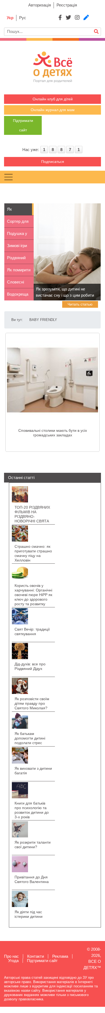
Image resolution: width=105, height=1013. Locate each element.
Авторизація (39, 5)
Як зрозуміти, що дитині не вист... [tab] (18, 211)
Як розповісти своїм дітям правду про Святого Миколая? (32, 703)
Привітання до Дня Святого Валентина (32, 879)
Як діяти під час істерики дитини (29, 914)
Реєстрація (67, 5)
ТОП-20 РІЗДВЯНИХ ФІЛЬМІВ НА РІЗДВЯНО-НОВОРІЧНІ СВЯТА (32, 514)
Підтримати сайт (42, 960)
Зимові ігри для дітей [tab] (17, 247)
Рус (22, 17)
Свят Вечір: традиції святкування (32, 631)
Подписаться (52, 161)
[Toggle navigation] (8, 177)
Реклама (60, 956)
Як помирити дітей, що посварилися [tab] (19, 272)
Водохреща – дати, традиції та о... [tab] (17, 296)
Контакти (35, 956)
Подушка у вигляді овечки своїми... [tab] (17, 235)
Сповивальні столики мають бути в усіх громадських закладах (52, 432)
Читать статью (80, 304)
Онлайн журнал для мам (53, 110)
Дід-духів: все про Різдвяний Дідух (30, 666)
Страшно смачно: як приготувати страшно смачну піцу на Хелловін (33, 553)
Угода (13, 960)
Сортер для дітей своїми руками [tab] (18, 223)
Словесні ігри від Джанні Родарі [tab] (15, 284)
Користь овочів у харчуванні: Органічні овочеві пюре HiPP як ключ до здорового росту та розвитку (33, 594)
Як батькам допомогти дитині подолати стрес (30, 738)
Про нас (11, 956)
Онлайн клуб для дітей (53, 99)
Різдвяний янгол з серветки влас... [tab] (16, 259)
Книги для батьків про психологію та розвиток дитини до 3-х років (32, 810)
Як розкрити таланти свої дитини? (33, 844)
